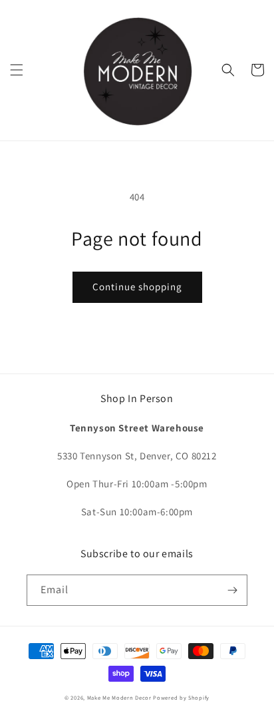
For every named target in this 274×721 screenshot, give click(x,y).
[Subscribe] (232, 590)
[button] (16, 70)
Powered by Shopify (181, 697)
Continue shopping (137, 286)
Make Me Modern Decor (119, 697)
